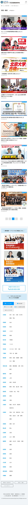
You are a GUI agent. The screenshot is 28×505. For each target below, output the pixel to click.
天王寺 (14, 404)
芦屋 (11, 412)
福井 (11, 373)
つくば (11, 344)
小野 (18, 415)
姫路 (11, 419)
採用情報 (23, 494)
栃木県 (4, 340)
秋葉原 (17, 357)
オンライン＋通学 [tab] (9, 306)
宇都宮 (11, 340)
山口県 (4, 437)
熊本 (11, 458)
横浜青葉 (15, 366)
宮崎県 (4, 467)
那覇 (11, 475)
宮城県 (4, 322)
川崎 (19, 366)
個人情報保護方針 (15, 495)
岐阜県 (4, 382)
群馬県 (4, 335)
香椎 (11, 444)
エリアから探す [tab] (9, 303)
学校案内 (12, 494)
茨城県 (4, 344)
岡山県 (4, 428)
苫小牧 (20, 314)
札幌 (17, 314)
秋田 (11, 326)
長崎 (11, 453)
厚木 (22, 366)
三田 (22, 412)
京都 (11, 400)
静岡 (11, 386)
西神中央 (18, 412)
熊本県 (4, 458)
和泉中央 (12, 408)
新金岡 (18, 404)
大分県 (4, 462)
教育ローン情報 (20, 482)
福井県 (4, 373)
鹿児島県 (5, 471)
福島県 (4, 331)
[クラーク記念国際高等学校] (10, 2)
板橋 (21, 357)
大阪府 (4, 404)
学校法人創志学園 (6, 494)
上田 (11, 378)
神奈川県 (5, 366)
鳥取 (11, 424)
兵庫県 (4, 412)
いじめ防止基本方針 (7, 495)
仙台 (11, 322)
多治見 (14, 382)
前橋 (11, 335)
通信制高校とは (18, 494)
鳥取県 (4, 424)
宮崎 (11, 467)
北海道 (4, 314)
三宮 (14, 412)
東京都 (4, 357)
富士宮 (17, 386)
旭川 (14, 314)
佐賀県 (4, 449)
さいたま (12, 349)
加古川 (14, 415)
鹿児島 (11, 471)
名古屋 (11, 391)
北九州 (14, 441)
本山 (15, 391)
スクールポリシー (7, 485)
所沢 (16, 349)
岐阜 (11, 382)
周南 (14, 437)
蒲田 (14, 361)
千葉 (11, 353)
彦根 (11, 396)
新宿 (11, 357)
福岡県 (4, 441)
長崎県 (4, 453)
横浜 (11, 366)
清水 (21, 386)
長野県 (4, 378)
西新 (22, 441)
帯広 (14, 318)
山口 (11, 437)
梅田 (11, 404)
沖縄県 (4, 475)
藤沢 (11, 369)
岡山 (11, 428)
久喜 (19, 349)
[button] (26, 2)
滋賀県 (4, 396)
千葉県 (4, 353)
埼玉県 (4, 349)
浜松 (14, 386)
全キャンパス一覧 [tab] (8, 310)
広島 (11, 432)
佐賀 (11, 449)
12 (21, 218)
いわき (11, 331)
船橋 (16, 353)
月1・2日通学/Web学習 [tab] (20, 306)
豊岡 (21, 415)
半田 (18, 391)
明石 (11, 415)
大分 (11, 462)
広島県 (4, 432)
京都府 (4, 400)
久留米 (18, 441)
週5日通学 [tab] (20, 303)
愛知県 (4, 391)
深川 (11, 314)
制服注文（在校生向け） (7, 482)
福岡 (11, 441)
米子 (14, 424)
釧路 (11, 318)
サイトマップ (21, 495)
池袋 (14, 357)
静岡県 (4, 386)
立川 (11, 361)
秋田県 (4, 326)
